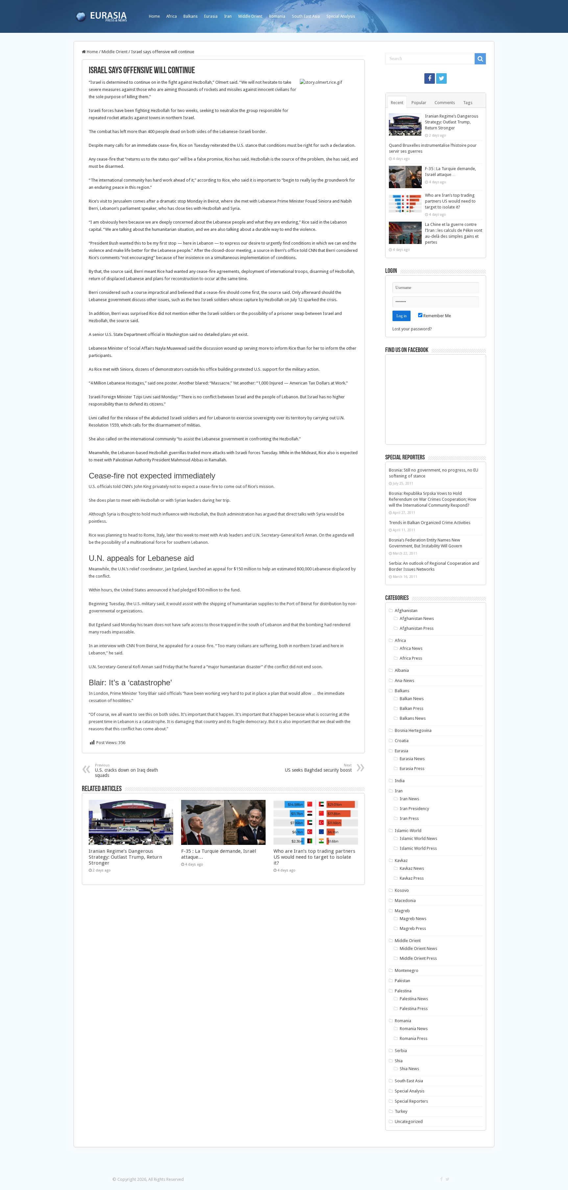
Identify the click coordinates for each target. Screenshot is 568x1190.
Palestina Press (414, 1008)
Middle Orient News (418, 948)
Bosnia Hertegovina (413, 730)
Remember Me (436, 315)
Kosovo (402, 890)
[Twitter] (441, 78)
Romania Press (413, 1038)
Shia (399, 1060)
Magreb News (413, 918)
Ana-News (404, 680)
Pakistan (402, 980)
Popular (419, 102)
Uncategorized (409, 1121)
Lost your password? (412, 328)
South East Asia (306, 16)
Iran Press (409, 818)
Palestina (403, 990)
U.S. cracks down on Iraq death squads (126, 770)
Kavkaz (401, 860)
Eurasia (211, 16)
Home (154, 16)
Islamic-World (408, 830)
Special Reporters (411, 1101)
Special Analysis (340, 16)
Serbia (401, 1050)
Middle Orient (250, 16)
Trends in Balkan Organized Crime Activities (429, 522)
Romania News (414, 1028)
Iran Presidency (414, 808)
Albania (402, 670)
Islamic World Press (418, 848)
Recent (397, 102)
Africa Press (411, 658)
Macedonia (405, 900)
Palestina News (414, 998)
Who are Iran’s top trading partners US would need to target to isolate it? (314, 857)
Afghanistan (406, 610)
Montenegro (406, 970)
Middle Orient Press (418, 958)
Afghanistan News (417, 618)
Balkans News (413, 718)
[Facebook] (429, 78)
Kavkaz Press (412, 878)
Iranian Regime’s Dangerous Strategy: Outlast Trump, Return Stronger (125, 857)
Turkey (401, 1111)
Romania (277, 16)
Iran (228, 16)
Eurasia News (412, 758)
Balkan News (412, 698)
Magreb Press (413, 928)
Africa (171, 16)
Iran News (409, 798)
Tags (467, 102)
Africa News (411, 648)
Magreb (402, 910)
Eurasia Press (412, 768)
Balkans (190, 16)
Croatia (402, 740)
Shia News (409, 1068)
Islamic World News (418, 838)
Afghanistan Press (417, 628)
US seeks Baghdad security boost (318, 768)
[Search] (480, 58)
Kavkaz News (412, 868)
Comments (445, 102)
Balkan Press (411, 708)
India (400, 780)
